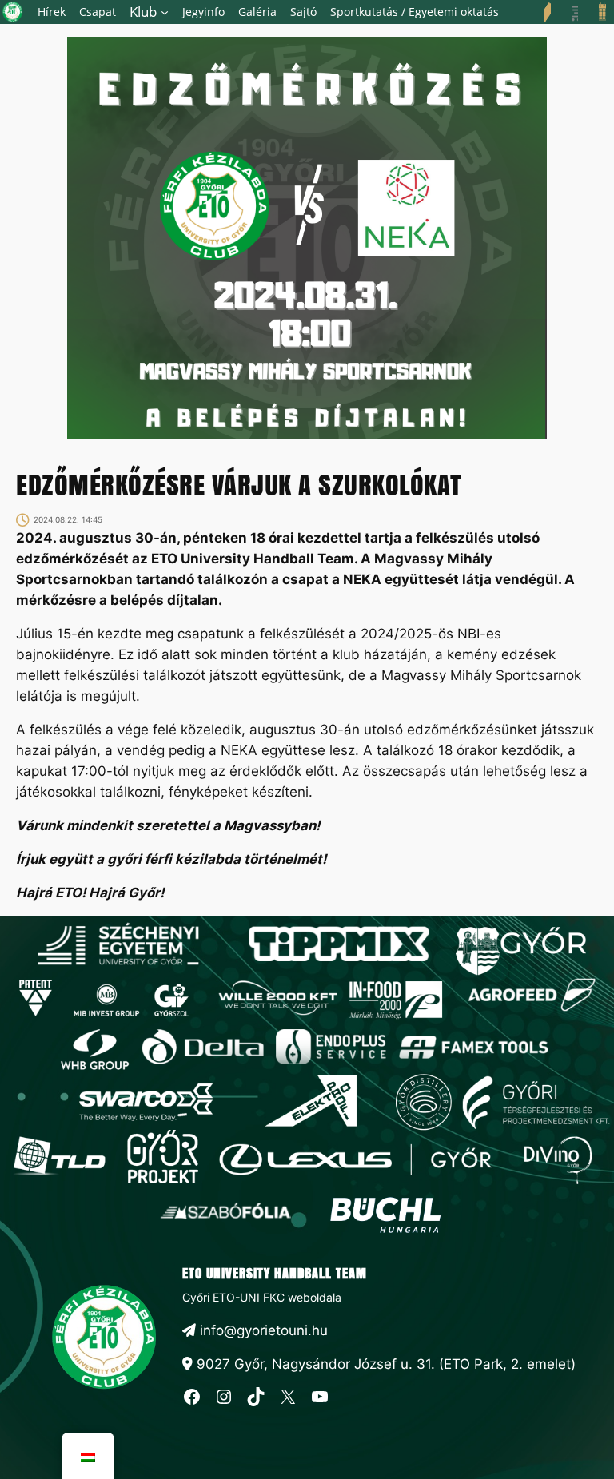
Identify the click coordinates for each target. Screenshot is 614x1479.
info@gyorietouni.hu (262, 1330)
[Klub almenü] (165, 12)
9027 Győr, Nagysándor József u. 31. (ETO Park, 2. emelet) (384, 1364)
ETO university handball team (274, 1272)
